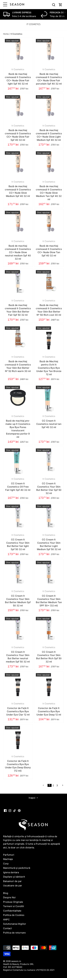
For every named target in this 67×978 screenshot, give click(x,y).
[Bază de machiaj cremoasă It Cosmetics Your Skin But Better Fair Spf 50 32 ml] (18, 283)
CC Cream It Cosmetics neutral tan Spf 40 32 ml (48, 422)
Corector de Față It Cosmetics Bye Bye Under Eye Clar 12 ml (18, 709)
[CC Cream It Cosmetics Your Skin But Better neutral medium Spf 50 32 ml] (18, 630)
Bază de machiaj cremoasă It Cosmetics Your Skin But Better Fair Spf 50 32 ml (18, 307)
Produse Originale (13, 901)
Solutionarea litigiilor (14, 923)
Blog (5, 893)
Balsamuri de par (12, 881)
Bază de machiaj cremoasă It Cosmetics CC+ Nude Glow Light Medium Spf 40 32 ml (49, 132)
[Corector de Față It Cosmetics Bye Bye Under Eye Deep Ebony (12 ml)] (18, 739)
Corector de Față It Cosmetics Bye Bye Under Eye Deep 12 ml (48, 709)
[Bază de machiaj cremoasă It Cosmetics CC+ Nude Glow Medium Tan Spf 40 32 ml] (49, 164)
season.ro (16, 961)
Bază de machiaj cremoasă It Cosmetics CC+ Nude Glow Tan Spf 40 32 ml (49, 248)
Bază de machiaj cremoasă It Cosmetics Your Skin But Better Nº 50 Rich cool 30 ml (49, 307)
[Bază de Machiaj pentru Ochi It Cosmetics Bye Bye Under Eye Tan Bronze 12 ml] (49, 339)
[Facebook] (5, 810)
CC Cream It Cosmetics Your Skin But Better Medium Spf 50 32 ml (18, 598)
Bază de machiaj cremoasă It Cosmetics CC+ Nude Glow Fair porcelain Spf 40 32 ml (49, 76)
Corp (6, 863)
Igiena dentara (11, 872)
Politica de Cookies (13, 915)
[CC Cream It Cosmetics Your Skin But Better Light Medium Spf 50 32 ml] (49, 517)
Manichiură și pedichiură (16, 867)
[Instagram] (10, 810)
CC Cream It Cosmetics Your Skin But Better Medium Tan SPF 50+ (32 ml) (49, 598)
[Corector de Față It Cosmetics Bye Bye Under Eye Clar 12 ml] (18, 686)
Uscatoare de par (12, 885)
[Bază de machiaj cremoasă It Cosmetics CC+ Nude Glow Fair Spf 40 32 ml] (18, 108)
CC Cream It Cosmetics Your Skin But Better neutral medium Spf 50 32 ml (18, 654)
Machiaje (8, 859)
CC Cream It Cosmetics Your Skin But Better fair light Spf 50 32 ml (17, 542)
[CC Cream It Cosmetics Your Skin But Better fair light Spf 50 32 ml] (18, 517)
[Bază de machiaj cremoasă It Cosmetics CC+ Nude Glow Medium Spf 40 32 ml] (18, 164)
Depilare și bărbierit (14, 876)
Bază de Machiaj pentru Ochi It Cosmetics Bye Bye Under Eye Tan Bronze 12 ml (48, 366)
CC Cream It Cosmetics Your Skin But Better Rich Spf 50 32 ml (49, 654)
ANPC (6, 919)
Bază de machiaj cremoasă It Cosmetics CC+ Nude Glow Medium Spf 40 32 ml (18, 188)
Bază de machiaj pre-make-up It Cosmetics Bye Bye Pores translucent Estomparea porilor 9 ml (17, 426)
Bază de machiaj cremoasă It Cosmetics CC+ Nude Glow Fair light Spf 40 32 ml (18, 76)
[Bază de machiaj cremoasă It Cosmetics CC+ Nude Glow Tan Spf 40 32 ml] (49, 224)
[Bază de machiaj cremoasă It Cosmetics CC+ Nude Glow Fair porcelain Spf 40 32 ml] (49, 52)
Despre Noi (9, 897)
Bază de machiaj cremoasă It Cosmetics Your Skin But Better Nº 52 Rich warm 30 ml (18, 364)
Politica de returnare (14, 932)
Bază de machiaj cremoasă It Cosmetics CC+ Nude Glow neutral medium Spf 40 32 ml (18, 250)
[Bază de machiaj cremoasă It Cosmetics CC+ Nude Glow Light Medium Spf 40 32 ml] (49, 108)
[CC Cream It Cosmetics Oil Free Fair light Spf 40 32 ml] (18, 461)
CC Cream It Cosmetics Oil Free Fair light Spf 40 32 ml (17, 484)
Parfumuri (8, 854)
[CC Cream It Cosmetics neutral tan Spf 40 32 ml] (49, 399)
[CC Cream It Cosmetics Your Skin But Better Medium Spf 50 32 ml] (18, 574)
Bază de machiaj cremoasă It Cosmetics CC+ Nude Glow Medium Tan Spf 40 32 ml (49, 190)
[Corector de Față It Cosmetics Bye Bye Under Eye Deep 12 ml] (49, 686)
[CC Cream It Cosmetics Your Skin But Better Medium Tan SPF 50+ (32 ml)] (49, 574)
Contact (7, 928)
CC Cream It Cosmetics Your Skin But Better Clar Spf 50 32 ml (48, 486)
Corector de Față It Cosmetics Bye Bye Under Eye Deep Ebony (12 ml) (18, 763)
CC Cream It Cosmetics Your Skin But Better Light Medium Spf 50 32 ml (49, 542)
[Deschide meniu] (5, 4)
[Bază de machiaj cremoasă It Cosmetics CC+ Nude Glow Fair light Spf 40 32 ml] (18, 52)
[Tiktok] (14, 810)
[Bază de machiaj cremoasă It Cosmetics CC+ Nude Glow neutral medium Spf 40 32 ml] (18, 224)
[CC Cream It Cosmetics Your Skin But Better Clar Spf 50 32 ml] (49, 461)
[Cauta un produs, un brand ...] (53, 4)
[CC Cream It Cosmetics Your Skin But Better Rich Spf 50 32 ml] (49, 630)
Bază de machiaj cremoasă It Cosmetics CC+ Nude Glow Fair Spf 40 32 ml (18, 132)
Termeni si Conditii (13, 906)
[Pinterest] (19, 810)
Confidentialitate (12, 910)
